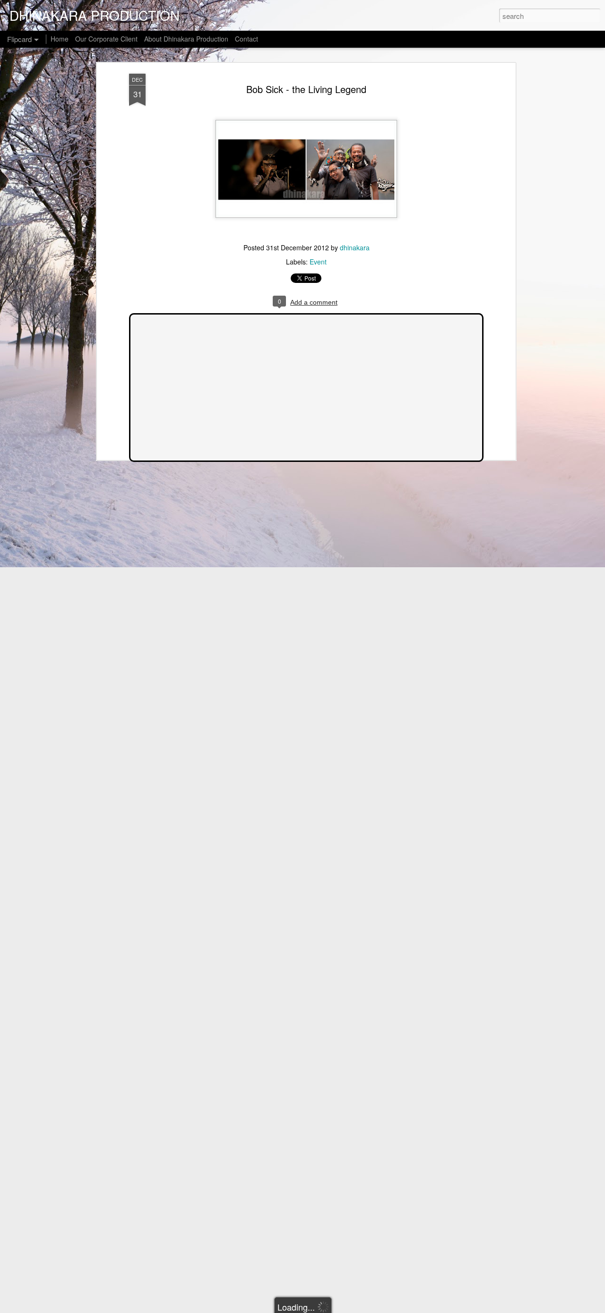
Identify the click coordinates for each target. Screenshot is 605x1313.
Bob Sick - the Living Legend (306, 89)
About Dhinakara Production (186, 38)
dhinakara (355, 247)
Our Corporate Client (106, 38)
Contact (246, 38)
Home (60, 38)
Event (318, 261)
